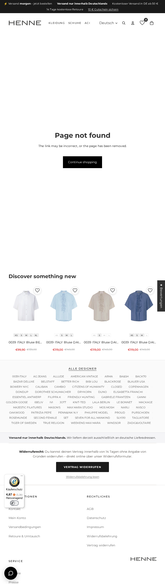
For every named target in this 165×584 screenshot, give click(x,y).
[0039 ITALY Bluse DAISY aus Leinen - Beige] (101, 307)
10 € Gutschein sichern (103, 9)
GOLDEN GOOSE (17, 402)
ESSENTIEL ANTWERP (26, 397)
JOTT (63, 402)
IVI (51, 402)
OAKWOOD (16, 412)
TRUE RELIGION (53, 422)
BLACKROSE (112, 381)
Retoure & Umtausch (24, 536)
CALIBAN (41, 386)
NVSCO (140, 407)
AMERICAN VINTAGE (84, 376)
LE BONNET (124, 402)
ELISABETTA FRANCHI (128, 391)
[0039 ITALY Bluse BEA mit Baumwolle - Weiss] (26, 307)
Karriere (15, 573)
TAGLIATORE (140, 417)
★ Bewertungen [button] (161, 296)
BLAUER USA (136, 381)
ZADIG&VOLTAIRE (139, 422)
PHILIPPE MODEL (96, 412)
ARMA (109, 376)
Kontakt (15, 509)
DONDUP (22, 391)
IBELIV (38, 402)
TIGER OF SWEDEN (24, 422)
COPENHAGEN (138, 386)
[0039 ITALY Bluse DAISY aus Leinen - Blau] (138, 307)
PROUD (120, 412)
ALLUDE (58, 376)
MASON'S (54, 407)
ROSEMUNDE (18, 417)
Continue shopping (82, 162)
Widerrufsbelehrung (102, 536)
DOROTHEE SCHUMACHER (53, 391)
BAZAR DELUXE (23, 381)
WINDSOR (114, 422)
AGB (90, 509)
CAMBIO (60, 386)
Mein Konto (17, 518)
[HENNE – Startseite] (25, 23)
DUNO (102, 391)
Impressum (95, 527)
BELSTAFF (48, 381)
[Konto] (133, 23)
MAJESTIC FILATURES (27, 407)
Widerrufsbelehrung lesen (82, 476)
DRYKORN (85, 391)
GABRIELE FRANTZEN (115, 397)
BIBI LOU (92, 381)
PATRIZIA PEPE (41, 412)
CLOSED (116, 386)
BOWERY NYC (19, 386)
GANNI (141, 397)
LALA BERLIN (101, 402)
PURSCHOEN (140, 412)
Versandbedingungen (25, 527)
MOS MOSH (106, 407)
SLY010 (121, 417)
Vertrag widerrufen (82, 466)
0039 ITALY (19, 376)
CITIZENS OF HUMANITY (88, 386)
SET (66, 417)
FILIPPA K (54, 397)
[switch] (14, 503)
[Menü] (21, 476)
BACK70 (140, 376)
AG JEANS (39, 376)
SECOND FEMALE (45, 417)
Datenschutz (96, 518)
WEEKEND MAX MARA (86, 422)
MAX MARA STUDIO (80, 407)
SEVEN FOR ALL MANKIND (92, 417)
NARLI (125, 407)
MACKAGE (146, 402)
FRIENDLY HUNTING (81, 397)
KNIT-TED (79, 402)
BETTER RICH (70, 381)
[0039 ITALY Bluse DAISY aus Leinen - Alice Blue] (63, 307)
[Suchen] (123, 23)
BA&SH (124, 376)
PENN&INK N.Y (68, 412)
